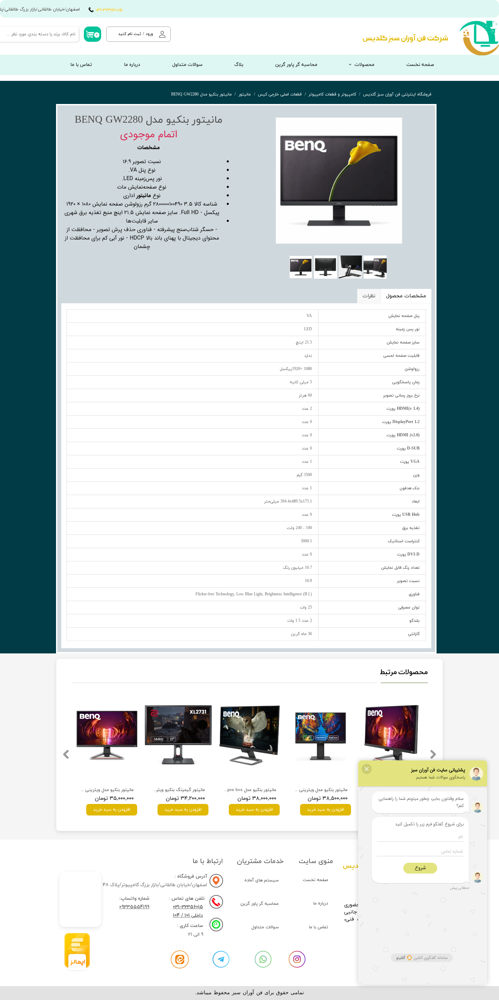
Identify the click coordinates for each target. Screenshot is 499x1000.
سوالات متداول (187, 65)
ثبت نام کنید (129, 34)
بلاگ (238, 65)
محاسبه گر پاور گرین (296, 65)
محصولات (364, 65)
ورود (149, 34)
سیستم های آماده (261, 880)
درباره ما (132, 65)
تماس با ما (81, 65)
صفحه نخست (420, 65)
